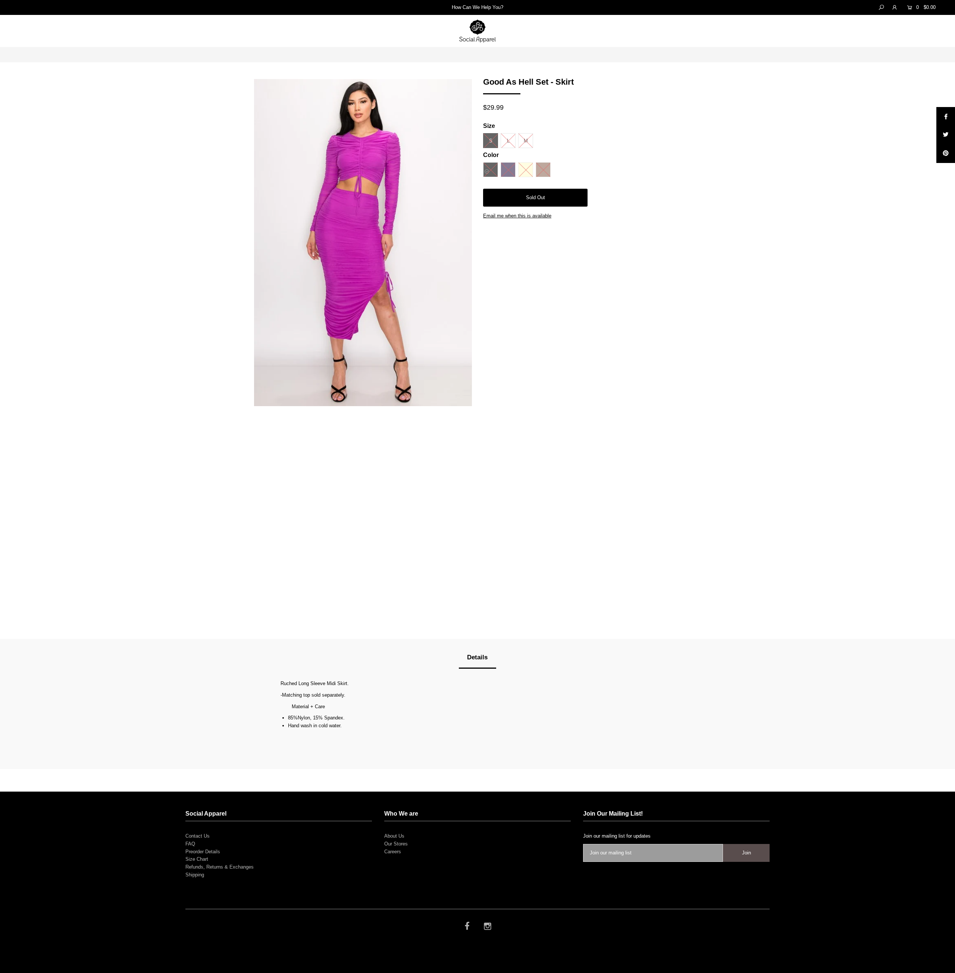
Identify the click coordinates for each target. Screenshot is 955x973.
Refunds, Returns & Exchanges (219, 867)
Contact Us (197, 836)
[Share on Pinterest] (945, 153)
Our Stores (396, 844)
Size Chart (196, 859)
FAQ (190, 844)
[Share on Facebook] (945, 116)
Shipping (194, 875)
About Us (394, 836)
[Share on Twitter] (945, 135)
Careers (392, 851)
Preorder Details (202, 851)
